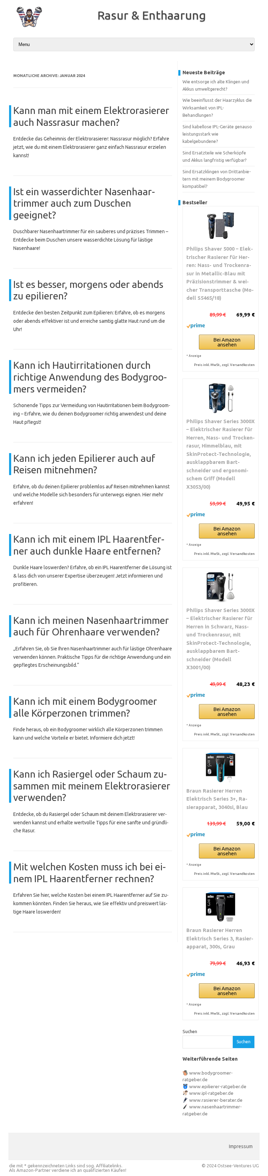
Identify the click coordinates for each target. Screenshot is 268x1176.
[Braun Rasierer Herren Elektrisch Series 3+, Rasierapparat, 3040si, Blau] (220, 767)
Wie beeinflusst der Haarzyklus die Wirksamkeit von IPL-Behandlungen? (217, 107)
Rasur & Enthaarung (151, 15)
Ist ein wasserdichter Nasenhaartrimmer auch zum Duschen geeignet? (84, 203)
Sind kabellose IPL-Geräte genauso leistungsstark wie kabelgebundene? (217, 134)
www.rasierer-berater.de (216, 1100)
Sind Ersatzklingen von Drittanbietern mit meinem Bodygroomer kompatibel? (217, 179)
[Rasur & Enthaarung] (25, 29)
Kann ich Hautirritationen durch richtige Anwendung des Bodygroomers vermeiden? (90, 377)
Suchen (190, 1031)
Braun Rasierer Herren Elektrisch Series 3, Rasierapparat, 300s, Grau (219, 938)
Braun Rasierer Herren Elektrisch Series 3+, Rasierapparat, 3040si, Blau (217, 799)
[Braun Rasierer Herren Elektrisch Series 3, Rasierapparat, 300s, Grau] (220, 907)
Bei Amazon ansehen (226, 342)
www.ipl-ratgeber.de (211, 1093)
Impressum (241, 1146)
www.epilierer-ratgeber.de (217, 1086)
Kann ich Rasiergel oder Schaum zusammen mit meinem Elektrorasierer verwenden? (91, 786)
